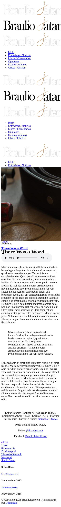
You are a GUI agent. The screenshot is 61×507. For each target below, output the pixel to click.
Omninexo (11, 502)
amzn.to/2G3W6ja (48, 418)
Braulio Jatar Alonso (36, 436)
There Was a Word (14, 248)
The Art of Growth (11, 454)
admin (4, 442)
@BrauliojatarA (34, 430)
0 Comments (8, 448)
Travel (4, 241)
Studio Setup (8, 460)
